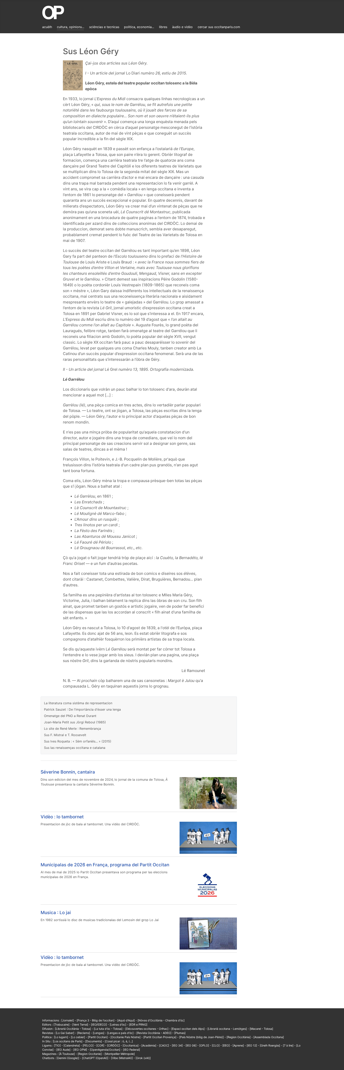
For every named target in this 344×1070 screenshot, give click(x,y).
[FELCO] (88, 1045)
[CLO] (216, 1045)
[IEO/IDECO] (99, 1024)
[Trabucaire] (61, 1024)
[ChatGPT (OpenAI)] (95, 1058)
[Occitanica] (131, 1045)
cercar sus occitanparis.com (219, 27)
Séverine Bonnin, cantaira (68, 772)
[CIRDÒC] (113, 1045)
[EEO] (226, 1045)
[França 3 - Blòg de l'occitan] (95, 1020)
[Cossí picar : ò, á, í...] (119, 1041)
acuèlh (47, 27)
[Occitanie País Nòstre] (125, 1037)
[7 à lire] (288, 1045)
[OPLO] (204, 1045)
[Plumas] (180, 1033)
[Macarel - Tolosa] (261, 1028)
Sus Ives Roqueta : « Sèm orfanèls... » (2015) (77, 741)
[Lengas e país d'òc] (120, 1033)
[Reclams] (83, 1033)
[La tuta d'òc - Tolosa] (108, 1028)
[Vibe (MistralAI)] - (123, 1058)
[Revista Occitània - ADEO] (153, 1033)
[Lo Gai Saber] (65, 1033)
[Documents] (93, 1041)
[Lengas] (98, 1033)
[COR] (100, 1045)
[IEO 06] (191, 1045)
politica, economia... (139, 27)
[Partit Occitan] (98, 1037)
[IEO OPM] (80, 1049)
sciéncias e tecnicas (104, 27)
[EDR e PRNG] (138, 1024)
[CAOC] (164, 1045)
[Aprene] (238, 1045)
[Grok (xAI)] (143, 1058)
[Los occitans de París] (67, 1041)
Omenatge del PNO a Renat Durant (70, 716)
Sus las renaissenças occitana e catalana (74, 748)
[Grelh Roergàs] (270, 1045)
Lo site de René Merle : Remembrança (72, 729)
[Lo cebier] (78, 1037)
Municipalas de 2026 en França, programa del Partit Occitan (105, 864)
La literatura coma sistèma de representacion (78, 703)
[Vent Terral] (80, 1024)
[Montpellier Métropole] (120, 1053)
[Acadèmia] (148, 1045)
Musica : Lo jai (56, 912)
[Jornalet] (67, 1020)
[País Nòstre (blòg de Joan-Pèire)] (201, 1037)
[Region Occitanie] (90, 1053)
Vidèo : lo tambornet (62, 816)
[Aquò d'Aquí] (126, 1020)
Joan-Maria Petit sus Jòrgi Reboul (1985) (75, 722)
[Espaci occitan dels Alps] (188, 1028)
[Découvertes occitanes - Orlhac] (146, 1028)
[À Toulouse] (67, 1053)
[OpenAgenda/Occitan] (105, 1049)
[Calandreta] (72, 1045)
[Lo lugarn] (61, 1037)
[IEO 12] (252, 1045)
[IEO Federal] (131, 1049)
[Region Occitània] (239, 1037)
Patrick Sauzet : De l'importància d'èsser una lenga (82, 709)
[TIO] (57, 1045)
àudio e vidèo (182, 27)
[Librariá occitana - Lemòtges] (227, 1028)
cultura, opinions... (70, 27)
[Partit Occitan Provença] (159, 1037)
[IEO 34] (177, 1045)
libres (163, 27)
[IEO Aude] (63, 1049)
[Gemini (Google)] (68, 1058)
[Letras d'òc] (118, 1024)
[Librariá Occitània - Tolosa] (73, 1028)
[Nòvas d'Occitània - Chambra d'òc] (161, 1020)
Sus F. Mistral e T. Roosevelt (65, 735)
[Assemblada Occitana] (268, 1037)
